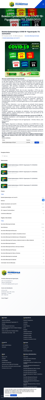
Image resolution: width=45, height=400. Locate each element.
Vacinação (4, 347)
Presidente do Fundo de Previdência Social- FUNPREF (32, 363)
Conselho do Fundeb (27, 337)
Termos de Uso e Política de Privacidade (10, 364)
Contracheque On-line (27, 350)
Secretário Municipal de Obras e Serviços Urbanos (31, 384)
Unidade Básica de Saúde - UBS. (8, 332)
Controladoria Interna (27, 333)
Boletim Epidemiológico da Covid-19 (23, 13)
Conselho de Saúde (27, 335)
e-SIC (24, 327)
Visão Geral (25, 356)
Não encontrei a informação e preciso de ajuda (11, 366)
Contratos (25, 324)
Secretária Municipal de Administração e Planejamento (31, 366)
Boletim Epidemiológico (6, 345)
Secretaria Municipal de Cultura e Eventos (31, 368)
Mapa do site (4, 356)
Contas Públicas (26, 326)
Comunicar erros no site (6, 368)
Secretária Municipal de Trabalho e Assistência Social (32, 375)
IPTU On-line (26, 347)
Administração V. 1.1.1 (22, 397)
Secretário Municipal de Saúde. (32, 35)
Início (14, 13)
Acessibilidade (5, 360)
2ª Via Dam (25, 345)
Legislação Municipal (27, 331)
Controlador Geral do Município (29, 358)
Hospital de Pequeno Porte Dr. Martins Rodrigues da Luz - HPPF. (12, 328)
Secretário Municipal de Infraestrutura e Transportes (31, 381)
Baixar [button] (37, 142)
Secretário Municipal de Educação (30, 377)
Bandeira (3, 324)
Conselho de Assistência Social (29, 339)
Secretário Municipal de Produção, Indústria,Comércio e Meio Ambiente (30, 387)
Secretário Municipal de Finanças (30, 379)
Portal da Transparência (28, 320)
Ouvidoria (25, 329)
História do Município (6, 320)
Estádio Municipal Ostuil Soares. (8, 326)
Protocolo (25, 348)
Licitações (25, 322)
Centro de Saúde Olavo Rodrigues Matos (10, 330)
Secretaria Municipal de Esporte (29, 370)
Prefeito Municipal (27, 360)
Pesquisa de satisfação (6, 362)
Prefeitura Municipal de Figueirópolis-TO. (10, 322)
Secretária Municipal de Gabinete (30, 372)
